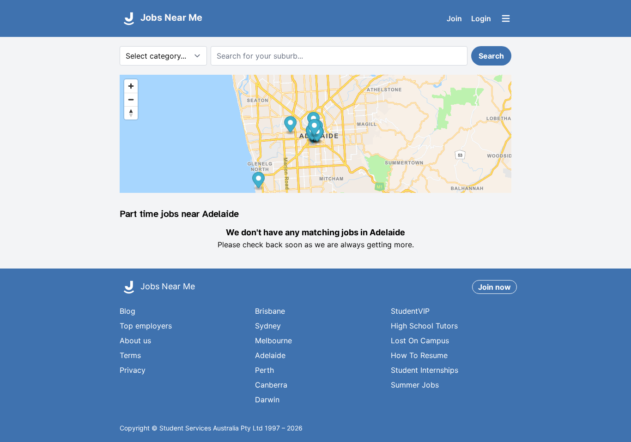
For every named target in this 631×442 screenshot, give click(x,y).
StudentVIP (410, 311)
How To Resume (419, 355)
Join (454, 18)
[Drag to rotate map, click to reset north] (131, 112)
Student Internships (424, 370)
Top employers (146, 325)
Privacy (133, 370)
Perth (264, 370)
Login (481, 18)
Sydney (268, 325)
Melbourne (273, 340)
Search (491, 55)
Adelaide (270, 355)
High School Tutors (424, 325)
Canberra (271, 384)
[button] (290, 125)
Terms (130, 355)
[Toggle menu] (505, 18)
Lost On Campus (420, 340)
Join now (494, 287)
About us (135, 340)
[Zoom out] (131, 99)
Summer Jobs (415, 384)
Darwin (267, 399)
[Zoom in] (131, 86)
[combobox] (339, 56)
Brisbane (270, 311)
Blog (127, 311)
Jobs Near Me (170, 17)
